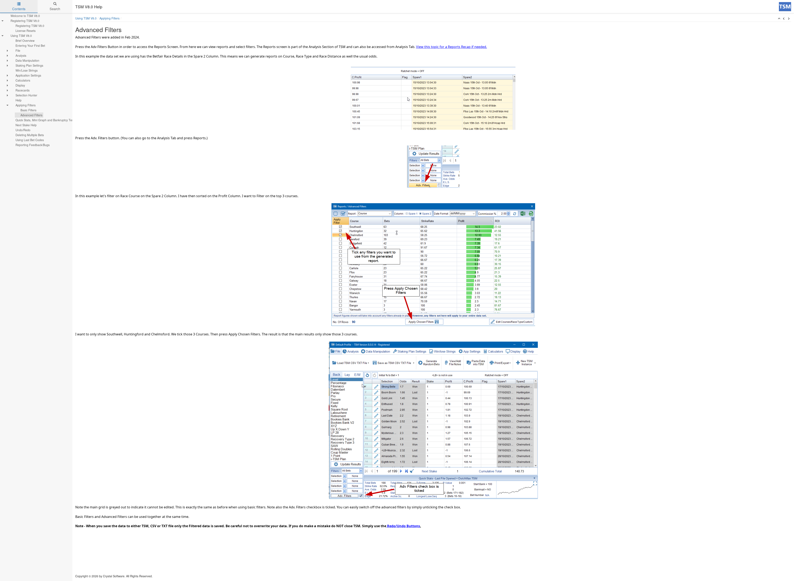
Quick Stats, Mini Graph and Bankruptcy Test (45, 120)
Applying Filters (26, 105)
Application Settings (28, 75)
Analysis (21, 55)
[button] (779, 19)
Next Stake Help (26, 125)
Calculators (23, 80)
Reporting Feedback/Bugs (33, 145)
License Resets (26, 31)
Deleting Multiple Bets (30, 135)
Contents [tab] (18, 8)
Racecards (23, 90)
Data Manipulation (27, 60)
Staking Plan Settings (29, 65)
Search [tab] (55, 8)
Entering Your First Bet (30, 45)
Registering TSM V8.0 (25, 21)
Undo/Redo (23, 130)
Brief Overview (25, 40)
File (18, 50)
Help (19, 100)
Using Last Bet (30, 140)
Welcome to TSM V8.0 (25, 16)
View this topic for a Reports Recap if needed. (451, 46)
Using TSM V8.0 (21, 36)
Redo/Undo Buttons (403, 526)
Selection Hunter (26, 95)
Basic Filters (28, 110)
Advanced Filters (31, 115)
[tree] (36, 80)
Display (20, 85)
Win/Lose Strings (27, 70)
